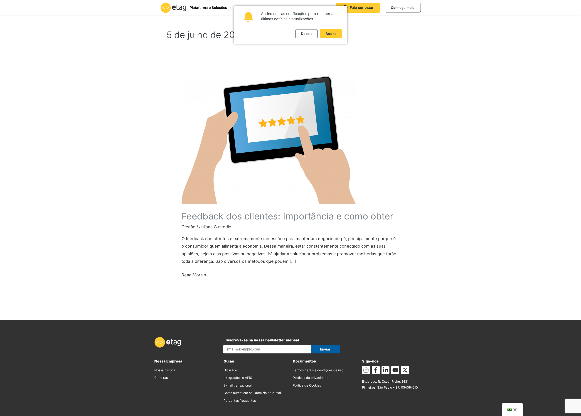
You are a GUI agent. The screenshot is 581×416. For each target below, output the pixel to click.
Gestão (188, 226)
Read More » (194, 274)
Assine (331, 34)
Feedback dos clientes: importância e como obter (287, 216)
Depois (306, 34)
